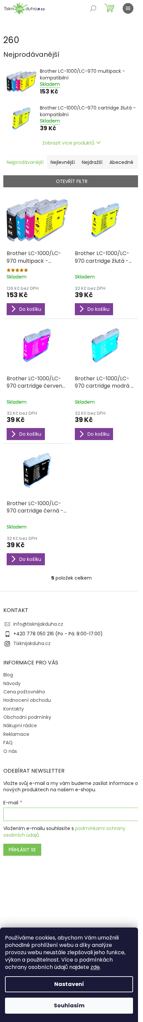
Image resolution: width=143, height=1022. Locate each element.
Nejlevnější (63, 162)
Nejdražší (92, 162)
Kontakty (13, 708)
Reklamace (16, 734)
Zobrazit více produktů (68, 143)
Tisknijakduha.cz (32, 643)
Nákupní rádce (20, 725)
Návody (12, 683)
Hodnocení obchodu (27, 700)
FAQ (8, 742)
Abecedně (121, 162)
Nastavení (69, 984)
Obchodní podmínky (27, 717)
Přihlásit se (22, 849)
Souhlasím (69, 1005)
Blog (8, 674)
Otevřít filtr (71, 181)
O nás (10, 751)
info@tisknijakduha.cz (38, 624)
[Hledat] (93, 8)
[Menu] (128, 8)
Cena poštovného (24, 691)
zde (95, 967)
